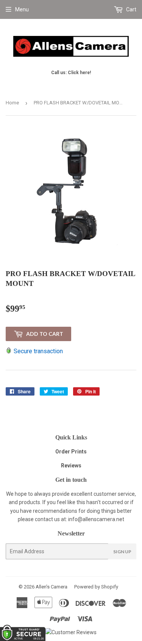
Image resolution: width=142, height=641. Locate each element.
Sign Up (122, 551)
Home (12, 103)
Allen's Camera (51, 587)
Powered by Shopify (96, 587)
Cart (130, 9)
